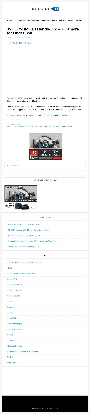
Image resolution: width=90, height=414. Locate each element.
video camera (67, 126)
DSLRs (10, 313)
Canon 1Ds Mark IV (14, 285)
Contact (10, 301)
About (9, 268)
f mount (38, 126)
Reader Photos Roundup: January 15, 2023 (24, 247)
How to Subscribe (14, 318)
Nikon (59, 126)
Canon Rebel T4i (14, 296)
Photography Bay (45, 9)
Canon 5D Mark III (14, 290)
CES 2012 (46, 115)
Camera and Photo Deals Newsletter (21, 274)
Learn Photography (14, 324)
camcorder (23, 126)
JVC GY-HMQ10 (16, 98)
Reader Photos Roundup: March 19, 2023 (24, 236)
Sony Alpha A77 (13, 363)
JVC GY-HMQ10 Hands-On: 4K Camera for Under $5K (43, 31)
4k (17, 126)
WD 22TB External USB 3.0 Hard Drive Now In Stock (28, 230)
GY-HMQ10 (44, 126)
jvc (55, 126)
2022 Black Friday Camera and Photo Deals (24, 262)
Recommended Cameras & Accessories (22, 352)
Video (18, 124)
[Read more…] (64, 115)
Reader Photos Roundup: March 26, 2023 (24, 224)
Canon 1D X (12, 279)
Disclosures (11, 307)
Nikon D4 (10, 335)
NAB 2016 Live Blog (15, 329)
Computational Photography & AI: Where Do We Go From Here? (32, 241)
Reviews (10, 357)
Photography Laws (14, 346)
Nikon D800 (11, 340)
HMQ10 (51, 126)
